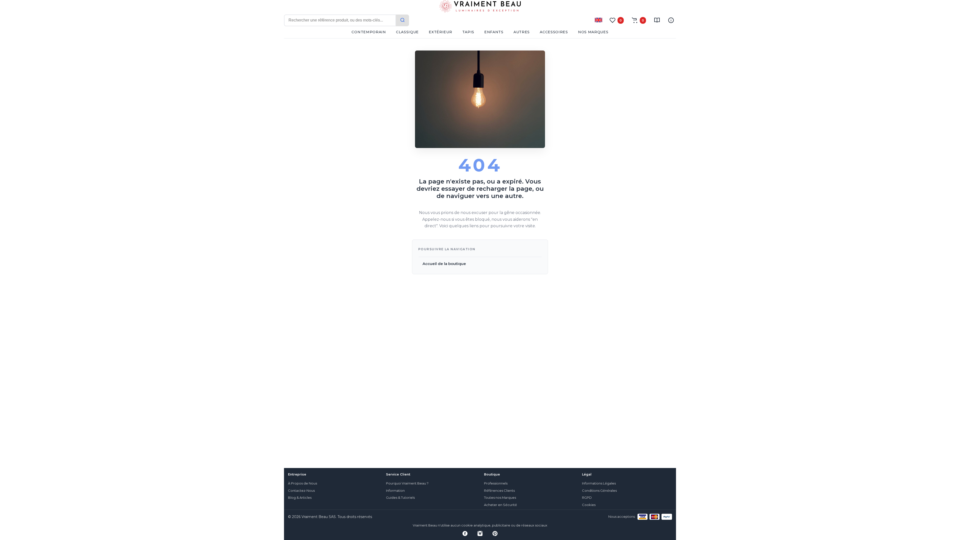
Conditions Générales (599, 490)
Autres (522, 32)
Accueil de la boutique (444, 263)
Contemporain (369, 32)
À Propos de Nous (302, 483)
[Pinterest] (495, 533)
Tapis (468, 32)
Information (395, 490)
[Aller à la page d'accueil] (480, 7)
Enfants (494, 32)
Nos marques (593, 32)
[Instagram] (480, 533)
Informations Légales (599, 483)
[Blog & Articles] (657, 20)
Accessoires (554, 32)
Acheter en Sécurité (500, 505)
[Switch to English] (599, 20)
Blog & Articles (300, 498)
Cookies (589, 505)
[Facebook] (465, 533)
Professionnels (496, 483)
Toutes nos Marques (500, 498)
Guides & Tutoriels (400, 498)
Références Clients (499, 490)
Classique (407, 32)
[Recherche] (402, 20)
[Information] (671, 20)
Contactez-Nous (301, 490)
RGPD (587, 498)
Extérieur (440, 32)
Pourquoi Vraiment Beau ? (407, 483)
